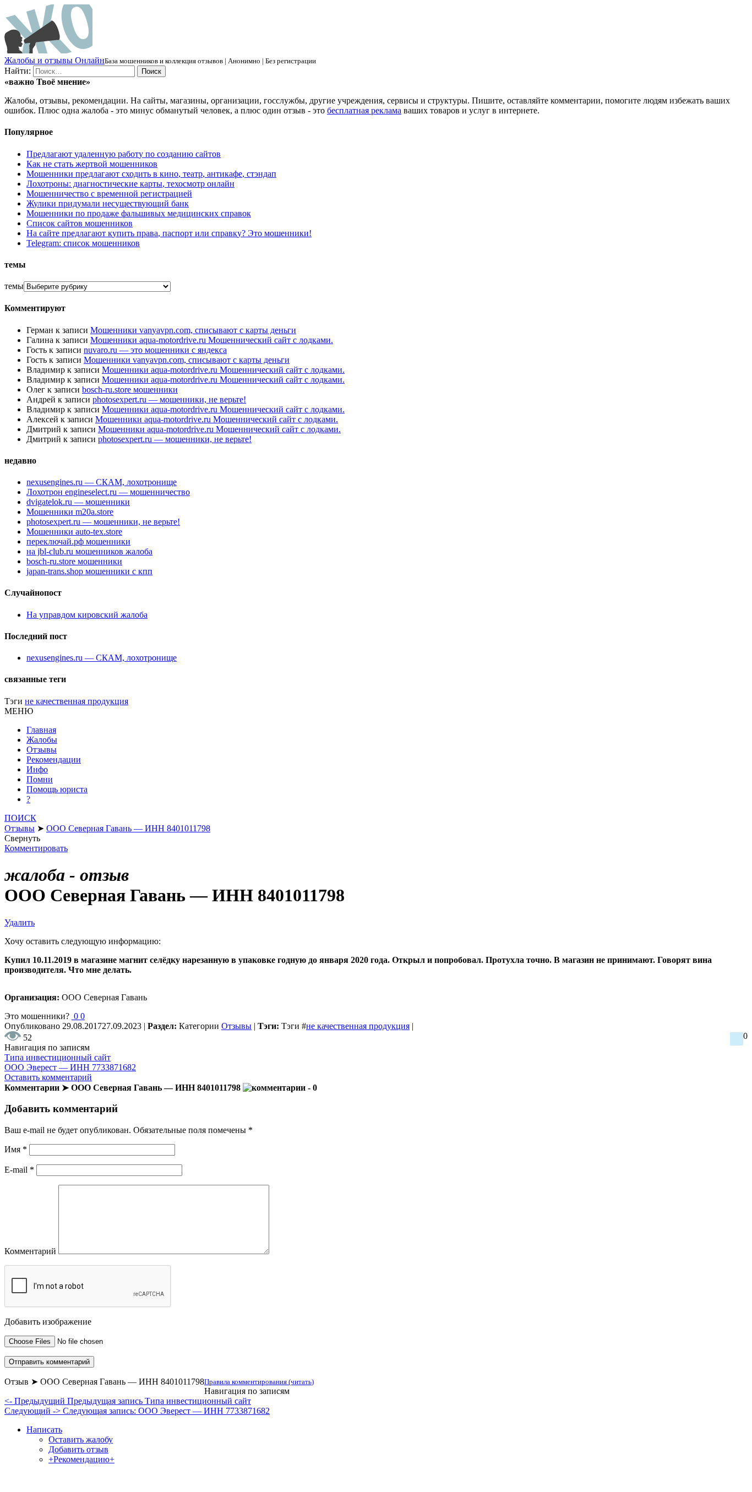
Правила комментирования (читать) (259, 1381)
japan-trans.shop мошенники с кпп (89, 571)
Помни (39, 779)
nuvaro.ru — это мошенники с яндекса (155, 350)
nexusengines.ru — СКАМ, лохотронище (101, 482)
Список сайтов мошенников (79, 223)
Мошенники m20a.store (69, 511)
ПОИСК (20, 818)
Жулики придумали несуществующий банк (107, 203)
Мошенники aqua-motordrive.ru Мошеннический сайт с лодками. (211, 340)
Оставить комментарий (48, 1077)
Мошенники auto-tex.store (74, 531)
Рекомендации (53, 759)
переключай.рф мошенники (78, 541)
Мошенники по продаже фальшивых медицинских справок (138, 213)
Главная (41, 729)
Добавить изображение (47, 1321)
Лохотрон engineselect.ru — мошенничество (108, 492)
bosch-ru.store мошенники (130, 389)
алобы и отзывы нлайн (54, 60)
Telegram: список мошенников (83, 243)
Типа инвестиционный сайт (57, 1057)
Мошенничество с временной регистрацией (109, 193)
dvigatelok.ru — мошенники (78, 502)
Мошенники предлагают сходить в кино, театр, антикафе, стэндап (151, 173)
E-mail (19, 1169)
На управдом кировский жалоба (87, 614)
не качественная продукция (76, 701)
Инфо (37, 769)
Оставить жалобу (80, 1439)
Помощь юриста (57, 789)
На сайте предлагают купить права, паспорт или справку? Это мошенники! (169, 233)
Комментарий (30, 1251)
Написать (44, 1429)
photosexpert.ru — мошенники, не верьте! (169, 399)
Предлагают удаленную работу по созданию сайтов (123, 154)
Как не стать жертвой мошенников (91, 163)
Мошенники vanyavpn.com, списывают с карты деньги (193, 330)
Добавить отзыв (78, 1449)
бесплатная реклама (364, 110)
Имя (15, 1149)
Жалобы (41, 739)
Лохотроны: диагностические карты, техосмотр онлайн (130, 183)
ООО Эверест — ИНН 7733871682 (70, 1067)
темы (14, 286)
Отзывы (41, 749)
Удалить (19, 922)
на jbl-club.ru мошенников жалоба (89, 551)
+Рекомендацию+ (81, 1459)
